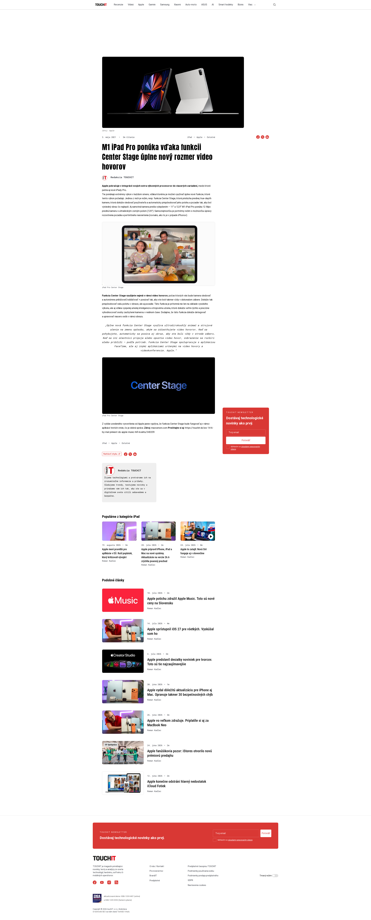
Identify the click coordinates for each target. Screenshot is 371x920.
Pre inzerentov (156, 871)
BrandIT (153, 875)
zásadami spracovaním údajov (240, 840)
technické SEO (100, 912)
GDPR (190, 880)
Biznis (240, 4)
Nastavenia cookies (197, 885)
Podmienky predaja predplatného (203, 875)
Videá (130, 4)
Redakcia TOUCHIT (122, 177)
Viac (250, 4)
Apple (141, 4)
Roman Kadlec (109, 561)
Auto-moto (191, 4)
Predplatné (155, 880)
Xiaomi (177, 4)
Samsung (164, 4)
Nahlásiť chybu (110, 454)
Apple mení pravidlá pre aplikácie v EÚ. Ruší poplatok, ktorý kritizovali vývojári (117, 553)
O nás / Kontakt (157, 866)
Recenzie (118, 4)
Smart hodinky (226, 4)
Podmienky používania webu (201, 871)
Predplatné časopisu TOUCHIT (202, 866)
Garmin (152, 4)
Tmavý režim (266, 875)
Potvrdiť (246, 440)
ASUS (204, 4)
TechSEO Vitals (123, 912)
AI (213, 4)
